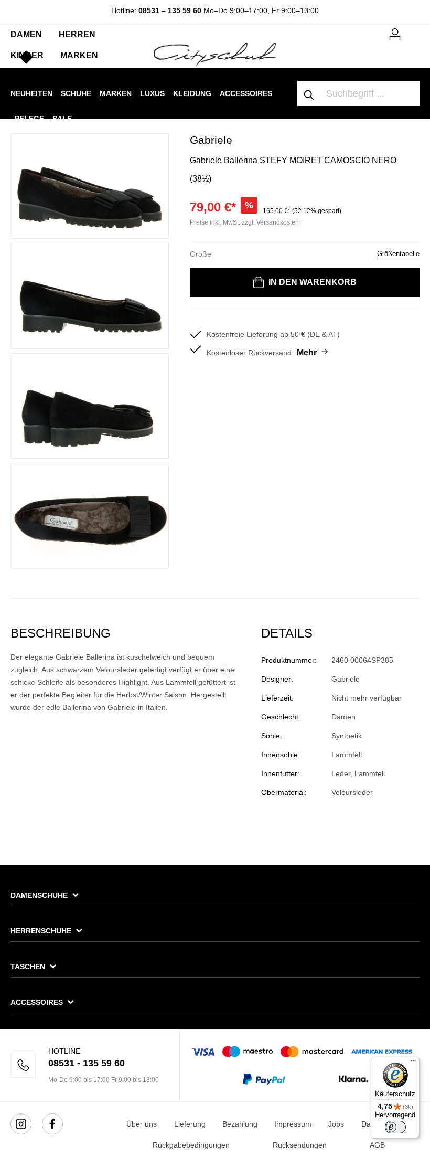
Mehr (307, 352)
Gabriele (211, 140)
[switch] (395, 1127)
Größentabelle (398, 254)
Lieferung (190, 1124)
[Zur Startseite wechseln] (215, 53)
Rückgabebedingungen (191, 1145)
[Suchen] (309, 93)
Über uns (141, 1124)
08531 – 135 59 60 (169, 10)
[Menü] (413, 1063)
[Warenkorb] (413, 30)
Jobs (336, 1124)
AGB (377, 1145)
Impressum (292, 1124)
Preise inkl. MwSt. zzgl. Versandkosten (244, 222)
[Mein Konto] (395, 32)
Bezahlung (239, 1124)
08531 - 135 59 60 (86, 1063)
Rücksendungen (300, 1145)
